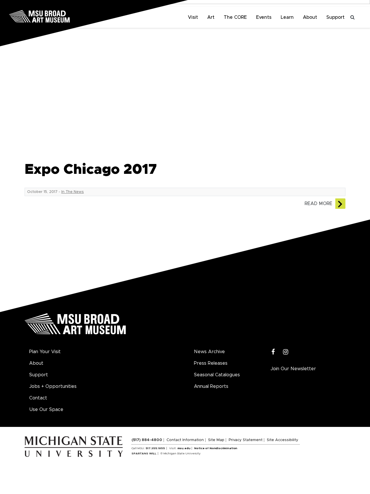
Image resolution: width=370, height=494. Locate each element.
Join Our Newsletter (293, 368)
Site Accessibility (282, 440)
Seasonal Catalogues (217, 375)
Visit (193, 17)
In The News (72, 192)
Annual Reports (211, 386)
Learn (287, 17)
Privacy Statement (245, 440)
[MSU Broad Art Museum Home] (75, 326)
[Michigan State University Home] (78, 446)
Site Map (216, 440)
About (310, 17)
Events (263, 17)
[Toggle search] (352, 17)
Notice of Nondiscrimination (215, 448)
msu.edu (183, 448)
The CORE (235, 17)
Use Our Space (46, 409)
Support (335, 17)
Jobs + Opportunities (53, 386)
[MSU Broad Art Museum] (58, 16)
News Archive (209, 351)
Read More (318, 203)
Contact (38, 398)
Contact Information (185, 440)
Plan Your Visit (45, 351)
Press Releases (210, 363)
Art (210, 17)
